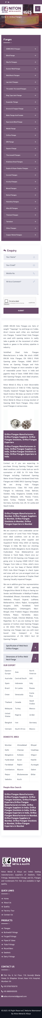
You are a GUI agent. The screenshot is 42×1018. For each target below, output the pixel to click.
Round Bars (8, 949)
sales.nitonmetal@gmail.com (15, 996)
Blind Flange (10, 55)
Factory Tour (9, 911)
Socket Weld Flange (13, 69)
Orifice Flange (11, 135)
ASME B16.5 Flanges (13, 49)
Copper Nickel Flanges (14, 235)
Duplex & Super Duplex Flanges (17, 168)
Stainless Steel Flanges (14, 162)
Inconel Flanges (11, 175)
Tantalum (9, 221)
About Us (7, 903)
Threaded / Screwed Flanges (16, 89)
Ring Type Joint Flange (14, 95)
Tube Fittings (9, 944)
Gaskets (7, 953)
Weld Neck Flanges (12, 75)
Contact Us (8, 915)
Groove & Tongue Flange (14, 109)
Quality (7, 907)
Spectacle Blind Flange (14, 122)
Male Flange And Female (14, 115)
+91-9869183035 (10, 991)
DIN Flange (10, 142)
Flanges (7, 928)
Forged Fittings (10, 936)
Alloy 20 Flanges (12, 208)
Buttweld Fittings (11, 932)
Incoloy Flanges (11, 182)
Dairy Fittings (9, 957)
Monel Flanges (11, 188)
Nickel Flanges (11, 195)
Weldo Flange (11, 128)
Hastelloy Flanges (12, 202)
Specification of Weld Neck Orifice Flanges (17, 647)
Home (3, 17)
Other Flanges (11, 228)
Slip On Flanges (11, 62)
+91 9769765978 (10, 986)
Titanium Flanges (12, 215)
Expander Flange (12, 102)
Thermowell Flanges (13, 155)
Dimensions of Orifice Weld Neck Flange (17, 658)
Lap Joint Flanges (12, 82)
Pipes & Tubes (9, 940)
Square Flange (11, 148)
